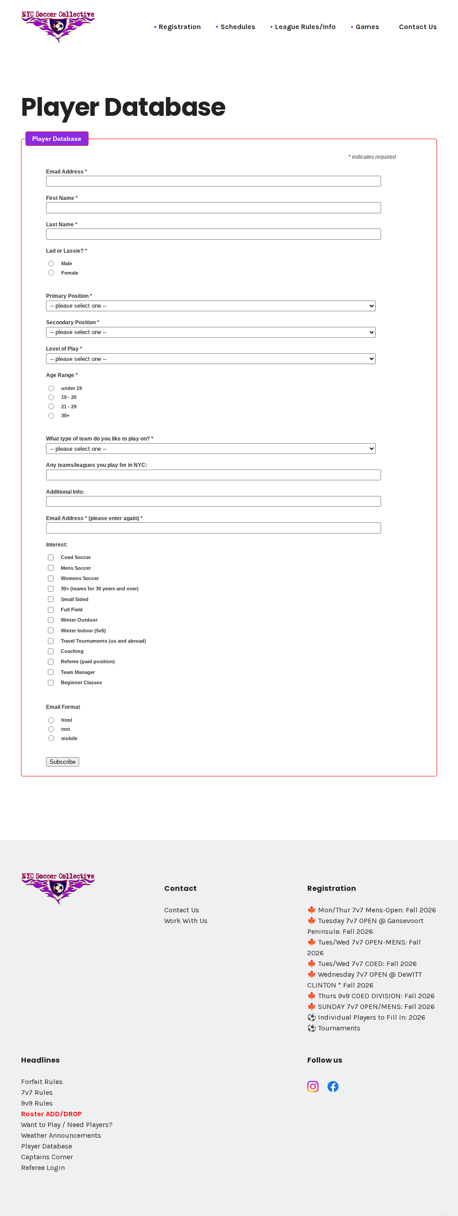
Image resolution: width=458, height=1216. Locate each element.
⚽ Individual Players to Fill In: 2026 (366, 1017)
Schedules (238, 26)
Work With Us (186, 920)
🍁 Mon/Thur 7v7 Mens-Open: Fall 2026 (371, 910)
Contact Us (418, 26)
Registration (180, 26)
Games (367, 26)
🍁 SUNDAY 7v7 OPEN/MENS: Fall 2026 (371, 1006)
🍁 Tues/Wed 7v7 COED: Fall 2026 (362, 963)
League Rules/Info (305, 26)
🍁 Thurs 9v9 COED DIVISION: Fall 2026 (371, 995)
